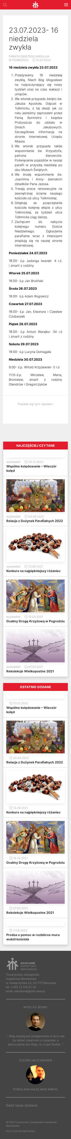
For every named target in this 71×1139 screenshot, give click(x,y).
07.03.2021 (35, 666)
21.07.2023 (43, 60)
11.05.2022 (19, 930)
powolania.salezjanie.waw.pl (35, 1089)
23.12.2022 (35, 461)
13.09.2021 (35, 566)
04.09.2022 (36, 516)
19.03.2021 (35, 616)
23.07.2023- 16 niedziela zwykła (33, 38)
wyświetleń (13, 461)
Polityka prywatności (20, 1131)
